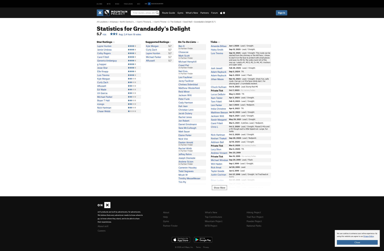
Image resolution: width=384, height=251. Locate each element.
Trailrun (128, 4)
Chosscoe (183, 52)
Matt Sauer (184, 131)
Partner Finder (170, 225)
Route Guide (168, 12)
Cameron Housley (187, 167)
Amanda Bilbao (218, 46)
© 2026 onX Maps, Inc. (184, 247)
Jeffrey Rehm (185, 154)
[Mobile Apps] (222, 12)
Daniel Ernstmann (187, 124)
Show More (219, 187)
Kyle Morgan (103, 78)
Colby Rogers (104, 53)
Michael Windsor (219, 160)
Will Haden (216, 163)
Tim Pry (182, 182)
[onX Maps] (104, 207)
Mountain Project (213, 221)
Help (165, 216)
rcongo (100, 104)
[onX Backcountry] (154, 3)
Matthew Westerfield (189, 88)
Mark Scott (184, 55)
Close (357, 242)
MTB (109, 4)
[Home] (113, 12)
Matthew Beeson (219, 112)
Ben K (181, 46)
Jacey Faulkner (186, 80)
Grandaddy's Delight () (205, 22)
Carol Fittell (103, 57)
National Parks (254, 225)
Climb (99, 4)
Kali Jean (183, 106)
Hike (117, 4)
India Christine (218, 108)
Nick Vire (183, 138)
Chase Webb (103, 111)
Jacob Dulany (185, 113)
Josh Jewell (216, 68)
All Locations (102, 22)
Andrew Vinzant (219, 152)
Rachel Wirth (185, 148)
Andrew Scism (185, 161)
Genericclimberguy (107, 60)
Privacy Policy (368, 236)
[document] (357, 238)
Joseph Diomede (186, 158)
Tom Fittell (216, 101)
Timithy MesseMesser (189, 178)
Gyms (180, 12)
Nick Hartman (104, 107)
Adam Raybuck (218, 71)
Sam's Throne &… (144, 22)
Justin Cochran (218, 174)
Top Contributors (213, 216)
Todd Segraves (186, 171)
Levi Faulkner (185, 77)
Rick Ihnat (216, 167)
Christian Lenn (186, 109)
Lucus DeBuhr (218, 94)
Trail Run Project (255, 216)
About (166, 212)
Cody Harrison (185, 102)
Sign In (281, 12)
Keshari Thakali (219, 138)
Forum (214, 12)
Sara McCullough (187, 127)
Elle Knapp (102, 71)
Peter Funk (184, 99)
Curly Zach (102, 82)
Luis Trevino (103, 75)
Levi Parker (216, 105)
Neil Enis (183, 71)
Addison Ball (217, 142)
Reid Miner (184, 91)
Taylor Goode (217, 171)
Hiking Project (254, 212)
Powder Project (254, 221)
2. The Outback (174, 22)
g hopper (101, 64)
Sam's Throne (160, 22)
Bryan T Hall (103, 100)
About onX (103, 226)
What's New (192, 12)
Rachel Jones (185, 117)
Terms (198, 247)
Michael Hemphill (187, 61)
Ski (138, 4)
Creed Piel (183, 65)
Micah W (183, 174)
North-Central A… (127, 22)
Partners (204, 12)
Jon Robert (183, 120)
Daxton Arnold (185, 142)
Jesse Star (102, 67)
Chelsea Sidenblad (188, 84)
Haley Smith (217, 49)
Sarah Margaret (219, 119)
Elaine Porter (184, 135)
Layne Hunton (104, 46)
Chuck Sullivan (218, 87)
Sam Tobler (216, 98)
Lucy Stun (216, 149)
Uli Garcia (102, 93)
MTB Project (211, 225)
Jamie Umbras (104, 49)
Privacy (206, 247)
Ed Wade (101, 89)
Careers (101, 230)
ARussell (101, 86)
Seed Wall (187, 22)
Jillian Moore (217, 79)
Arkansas (114, 22)
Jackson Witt (185, 95)
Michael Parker (104, 96)
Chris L (214, 126)
